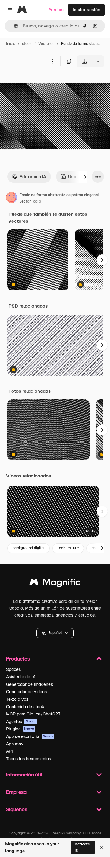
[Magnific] (55, 583)
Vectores (46, 43)
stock (27, 43)
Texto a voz (17, 699)
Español (55, 632)
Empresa (16, 792)
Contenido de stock (25, 706)
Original (39, 82)
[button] (55, 633)
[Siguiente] (84, 177)
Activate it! (82, 847)
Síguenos (16, 809)
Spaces (13, 669)
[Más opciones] (52, 61)
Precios (56, 10)
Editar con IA (33, 176)
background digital (29, 548)
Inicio (10, 43)
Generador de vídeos (26, 691)
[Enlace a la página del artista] (11, 198)
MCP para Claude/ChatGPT (33, 714)
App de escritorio (29, 736)
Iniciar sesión (86, 10)
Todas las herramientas (28, 759)
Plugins (20, 729)
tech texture (68, 548)
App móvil (16, 744)
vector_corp (30, 201)
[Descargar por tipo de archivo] (98, 61)
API (9, 751)
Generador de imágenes (29, 684)
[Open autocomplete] (13, 26)
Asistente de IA (20, 676)
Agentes (20, 721)
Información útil (24, 774)
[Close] (102, 847)
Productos (18, 658)
